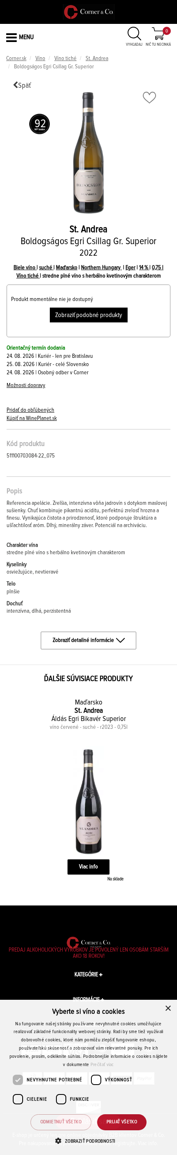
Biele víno (25, 268)
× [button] (168, 1009)
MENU (26, 37)
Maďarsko (66, 268)
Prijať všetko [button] (122, 1122)
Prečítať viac (102, 1064)
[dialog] (88, 1077)
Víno (40, 58)
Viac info (88, 867)
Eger (130, 268)
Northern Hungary (101, 268)
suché (46, 268)
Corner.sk (16, 58)
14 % (144, 268)
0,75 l (157, 268)
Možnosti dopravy (26, 385)
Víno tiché (65, 58)
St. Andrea (97, 58)
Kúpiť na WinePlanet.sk (32, 418)
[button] (88, 1140)
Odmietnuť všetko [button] (61, 1122)
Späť (24, 85)
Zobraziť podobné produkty (88, 315)
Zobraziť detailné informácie (83, 640)
